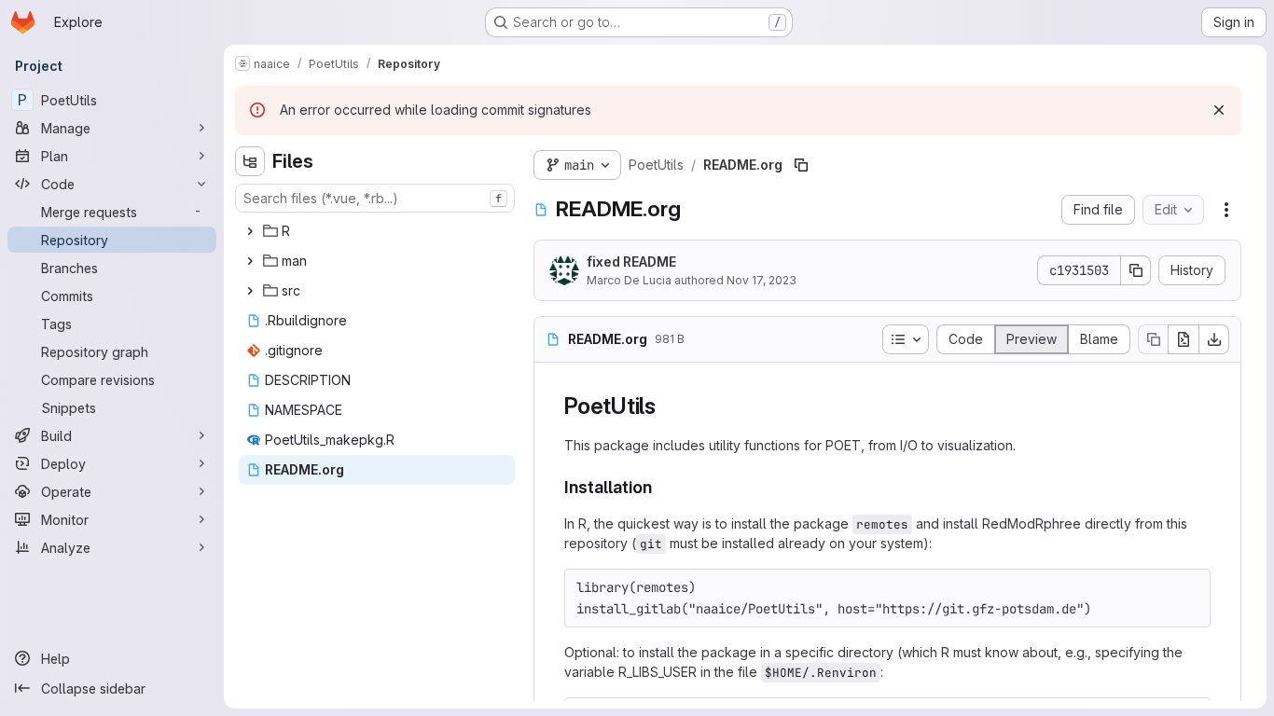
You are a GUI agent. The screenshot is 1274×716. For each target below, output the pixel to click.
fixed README (631, 261)
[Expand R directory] (250, 231)
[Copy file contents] (1153, 339)
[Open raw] (1183, 339)
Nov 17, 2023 (761, 280)
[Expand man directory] (250, 261)
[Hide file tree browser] (250, 161)
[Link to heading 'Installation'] (661, 487)
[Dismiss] (1219, 110)
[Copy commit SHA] (1136, 270)
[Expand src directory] (250, 291)
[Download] (1214, 339)
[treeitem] (377, 231)
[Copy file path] (801, 165)
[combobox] (375, 198)
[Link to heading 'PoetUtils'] (668, 406)
